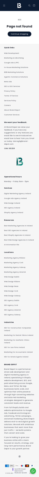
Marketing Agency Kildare (14, 258)
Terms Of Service (11, 96)
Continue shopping (19, 34)
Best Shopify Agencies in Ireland (17, 235)
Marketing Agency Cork (13, 263)
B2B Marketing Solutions (14, 72)
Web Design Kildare (12, 282)
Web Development (11, 53)
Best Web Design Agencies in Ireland (19, 240)
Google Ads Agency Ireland (15, 198)
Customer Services (11, 115)
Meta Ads (8, 82)
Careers (7, 105)
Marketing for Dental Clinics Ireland (18, 335)
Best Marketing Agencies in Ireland (18, 226)
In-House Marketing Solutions (16, 67)
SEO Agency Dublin (11, 300)
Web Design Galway (12, 296)
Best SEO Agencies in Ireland (15, 230)
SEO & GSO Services (12, 86)
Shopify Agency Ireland (13, 212)
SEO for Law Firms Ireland (14, 347)
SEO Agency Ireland (12, 208)
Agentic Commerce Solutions (16, 77)
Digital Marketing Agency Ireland (17, 193)
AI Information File (11, 245)
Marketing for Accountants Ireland (18, 352)
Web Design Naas (11, 286)
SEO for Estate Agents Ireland (16, 357)
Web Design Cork (11, 291)
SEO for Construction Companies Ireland (17, 329)
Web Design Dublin (11, 277)
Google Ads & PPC (11, 63)
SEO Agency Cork (11, 305)
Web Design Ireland (12, 203)
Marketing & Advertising (14, 58)
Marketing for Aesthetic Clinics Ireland (16, 341)
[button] (4, 5)
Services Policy (10, 101)
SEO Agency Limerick (12, 310)
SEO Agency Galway (12, 315)
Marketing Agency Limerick (15, 272)
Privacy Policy (9, 91)
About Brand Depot (12, 110)
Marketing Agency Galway (15, 267)
